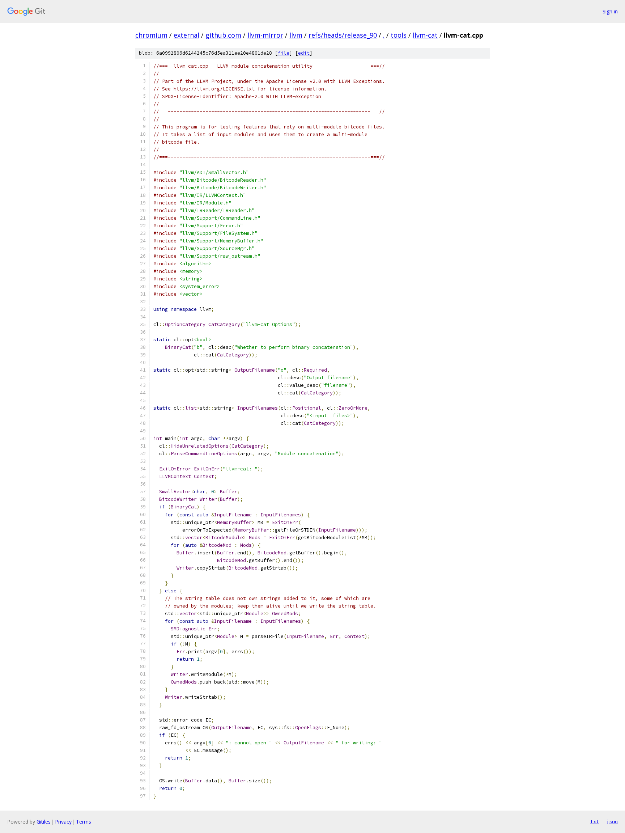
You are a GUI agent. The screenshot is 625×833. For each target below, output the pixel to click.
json (612, 821)
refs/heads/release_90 (343, 35)
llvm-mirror (265, 35)
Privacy (63, 821)
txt (594, 821)
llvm (295, 35)
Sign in (610, 11)
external (186, 35)
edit (304, 53)
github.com (223, 35)
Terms (83, 821)
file (283, 53)
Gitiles (44, 821)
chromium (151, 35)
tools (399, 35)
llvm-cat (425, 35)
